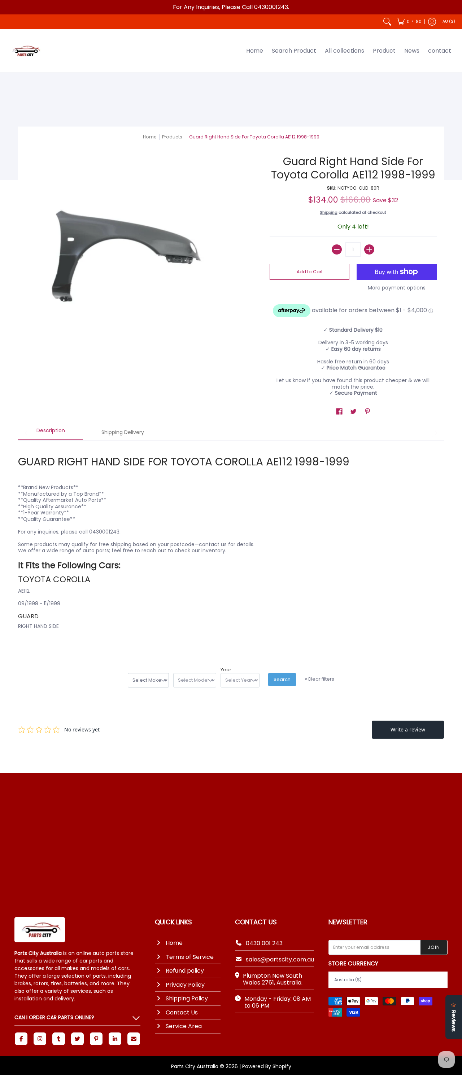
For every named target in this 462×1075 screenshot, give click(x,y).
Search (282, 679)
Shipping (328, 212)
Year (226, 670)
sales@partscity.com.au (280, 959)
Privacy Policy (185, 985)
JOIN (434, 947)
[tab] (50, 433)
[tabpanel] (231, 544)
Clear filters (319, 679)
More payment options (397, 288)
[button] (409, 21)
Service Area (184, 1026)
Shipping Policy (187, 998)
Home (150, 137)
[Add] (369, 249)
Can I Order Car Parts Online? (54, 1017)
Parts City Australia (194, 1066)
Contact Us (182, 1012)
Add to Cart (310, 272)
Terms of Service (190, 957)
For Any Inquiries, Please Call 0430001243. (231, 7)
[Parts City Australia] (25, 50)
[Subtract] (337, 249)
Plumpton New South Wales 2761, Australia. (272, 979)
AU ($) (449, 21)
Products (172, 137)
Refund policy (185, 970)
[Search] (387, 21)
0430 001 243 (264, 943)
